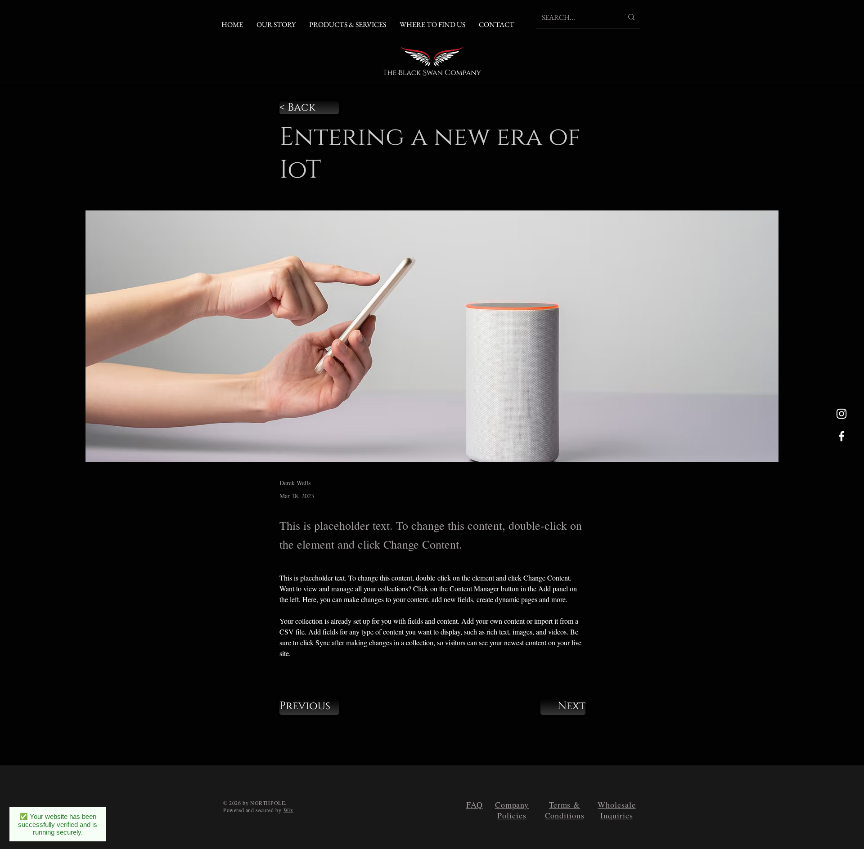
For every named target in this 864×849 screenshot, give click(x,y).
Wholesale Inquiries (616, 810)
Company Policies (512, 810)
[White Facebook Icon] (841, 436)
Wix (288, 809)
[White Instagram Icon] (841, 413)
